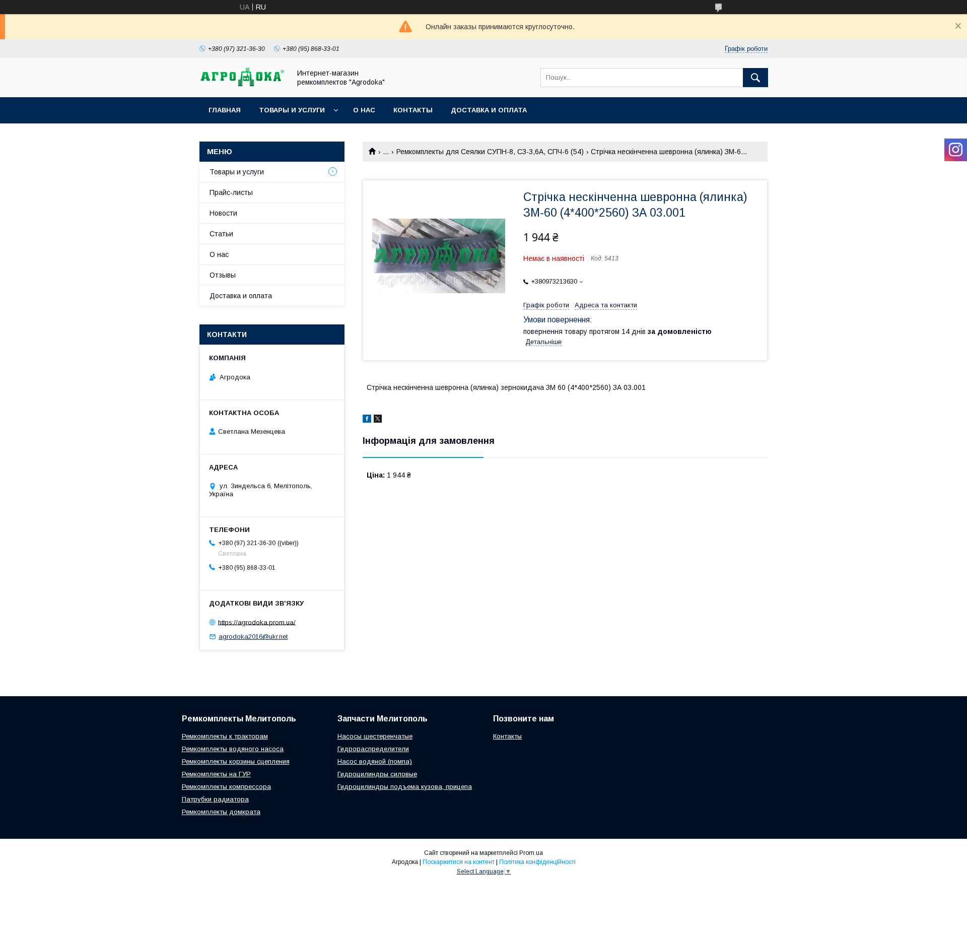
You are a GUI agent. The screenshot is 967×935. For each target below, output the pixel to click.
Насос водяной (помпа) (374, 761)
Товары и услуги (292, 110)
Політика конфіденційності (537, 861)
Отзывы (223, 275)
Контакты (413, 110)
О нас (364, 110)
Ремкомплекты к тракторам (225, 736)
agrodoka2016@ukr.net (253, 636)
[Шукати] (755, 77)
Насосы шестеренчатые (374, 736)
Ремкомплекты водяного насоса (233, 749)
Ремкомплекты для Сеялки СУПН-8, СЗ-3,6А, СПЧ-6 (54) (490, 152)
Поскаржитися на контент (459, 861)
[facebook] (367, 420)
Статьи (221, 234)
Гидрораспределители (373, 749)
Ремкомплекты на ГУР (216, 774)
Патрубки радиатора (215, 799)
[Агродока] (242, 84)
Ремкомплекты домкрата (221, 812)
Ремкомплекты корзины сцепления (236, 761)
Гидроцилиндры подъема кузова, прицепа (404, 786)
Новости (223, 213)
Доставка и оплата (489, 110)
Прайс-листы (231, 192)
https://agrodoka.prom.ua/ (257, 622)
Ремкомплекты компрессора (226, 786)
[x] (378, 420)
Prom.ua (531, 852)
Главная (225, 110)
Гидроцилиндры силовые (377, 774)
